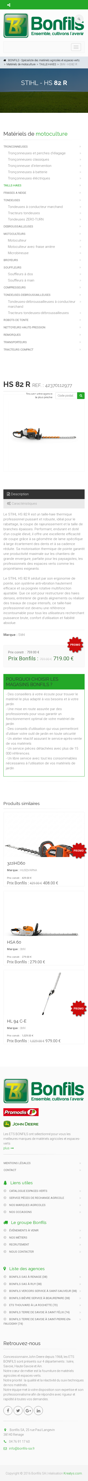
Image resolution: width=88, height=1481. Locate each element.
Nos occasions (20, 1212)
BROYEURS (11, 260)
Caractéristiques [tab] (24, 504)
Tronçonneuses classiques (28, 159)
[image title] (44, 435)
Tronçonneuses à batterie (27, 172)
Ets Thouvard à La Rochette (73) (33, 1305)
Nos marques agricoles (27, 1205)
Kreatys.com (73, 1473)
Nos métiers (18, 1237)
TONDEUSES (12, 200)
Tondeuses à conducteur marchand (35, 207)
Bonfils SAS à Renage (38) (28, 1276)
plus (6, 1148)
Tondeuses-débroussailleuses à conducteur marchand (41, 304)
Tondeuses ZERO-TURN (26, 219)
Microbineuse (18, 253)
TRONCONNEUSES (16, 146)
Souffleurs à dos (20, 274)
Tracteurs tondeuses (24, 213)
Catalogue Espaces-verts (28, 1191)
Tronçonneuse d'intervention (29, 166)
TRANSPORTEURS (15, 342)
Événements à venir (24, 1230)
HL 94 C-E (16, 1021)
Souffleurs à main (21, 280)
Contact (10, 1170)
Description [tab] (20, 494)
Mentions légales (17, 1163)
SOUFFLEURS (12, 267)
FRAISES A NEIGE (15, 192)
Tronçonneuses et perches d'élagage (37, 153)
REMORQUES (12, 334)
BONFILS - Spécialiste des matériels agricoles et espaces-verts (44, 60)
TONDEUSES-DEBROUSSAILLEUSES (27, 295)
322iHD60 (16, 863)
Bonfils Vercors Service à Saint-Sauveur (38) (43, 1291)
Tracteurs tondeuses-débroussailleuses (38, 313)
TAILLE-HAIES (47, 64)
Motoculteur (17, 240)
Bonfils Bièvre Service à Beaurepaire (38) (39, 1298)
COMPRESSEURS (15, 287)
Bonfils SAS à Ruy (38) (25, 1284)
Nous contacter (21, 1251)
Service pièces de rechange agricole (36, 1198)
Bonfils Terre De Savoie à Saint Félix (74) (39, 1312)
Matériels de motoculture (21, 64)
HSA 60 (14, 942)
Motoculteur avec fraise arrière (31, 247)
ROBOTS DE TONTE (16, 320)
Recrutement (19, 1244)
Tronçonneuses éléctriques (29, 178)
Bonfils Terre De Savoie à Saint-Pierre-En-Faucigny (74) (37, 1321)
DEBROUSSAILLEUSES (18, 226)
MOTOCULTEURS (14, 234)
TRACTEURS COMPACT (18, 349)
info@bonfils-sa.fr (22, 1448)
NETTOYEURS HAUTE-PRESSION (24, 327)
